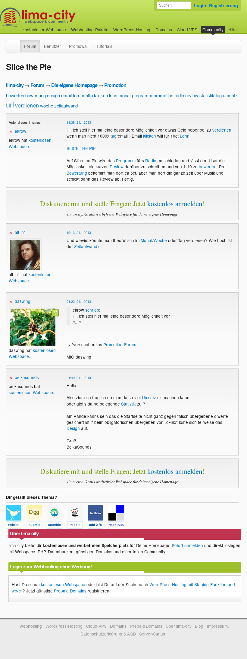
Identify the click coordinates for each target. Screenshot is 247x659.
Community (213, 29)
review (191, 95)
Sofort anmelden (187, 545)
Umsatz (149, 397)
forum (78, 95)
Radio (150, 160)
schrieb (92, 310)
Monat (146, 240)
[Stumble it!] (57, 526)
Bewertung (77, 173)
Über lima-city (178, 626)
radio (179, 95)
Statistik (128, 404)
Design (73, 428)
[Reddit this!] (77, 526)
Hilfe (232, 29)
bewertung (35, 95)
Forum (30, 46)
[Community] (16, 43)
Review (117, 166)
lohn (113, 95)
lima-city (14, 85)
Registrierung (223, 5)
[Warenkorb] (241, 26)
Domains (163, 29)
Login (200, 5)
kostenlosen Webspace (31, 392)
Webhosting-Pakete (89, 29)
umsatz (230, 95)
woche (46, 105)
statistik (206, 95)
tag (219, 95)
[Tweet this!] (16, 526)
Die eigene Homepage (74, 85)
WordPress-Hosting (131, 29)
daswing (22, 301)
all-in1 (20, 232)
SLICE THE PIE (81, 148)
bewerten (15, 95)
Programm (126, 160)
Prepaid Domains (70, 591)
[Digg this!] (37, 526)
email (66, 95)
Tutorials (104, 46)
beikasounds (27, 377)
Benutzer (52, 46)
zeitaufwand (66, 105)
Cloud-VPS (187, 29)
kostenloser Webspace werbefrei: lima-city (60, 17)
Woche (160, 240)
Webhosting (30, 626)
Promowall (79, 46)
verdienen (27, 105)
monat (124, 95)
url (10, 104)
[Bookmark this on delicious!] (118, 526)
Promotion (115, 85)
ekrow (20, 131)
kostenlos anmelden (174, 203)
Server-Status (152, 634)
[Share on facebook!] (98, 526)
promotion (163, 95)
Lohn (184, 136)
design (53, 95)
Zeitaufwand (85, 246)
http (89, 95)
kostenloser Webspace (44, 29)
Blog (199, 626)
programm (142, 95)
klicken (101, 95)
